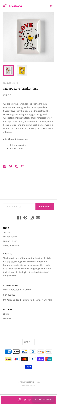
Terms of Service (11, 246)
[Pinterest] (25, 218)
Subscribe (44, 207)
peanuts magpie (10, 83)
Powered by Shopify (28, 385)
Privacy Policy (10, 237)
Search (6, 232)
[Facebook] (19, 218)
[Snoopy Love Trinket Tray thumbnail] (8, 70)
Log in (6, 314)
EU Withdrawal (43, 399)
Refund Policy (10, 241)
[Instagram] (32, 218)
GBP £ (27, 342)
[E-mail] (38, 218)
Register (7, 318)
